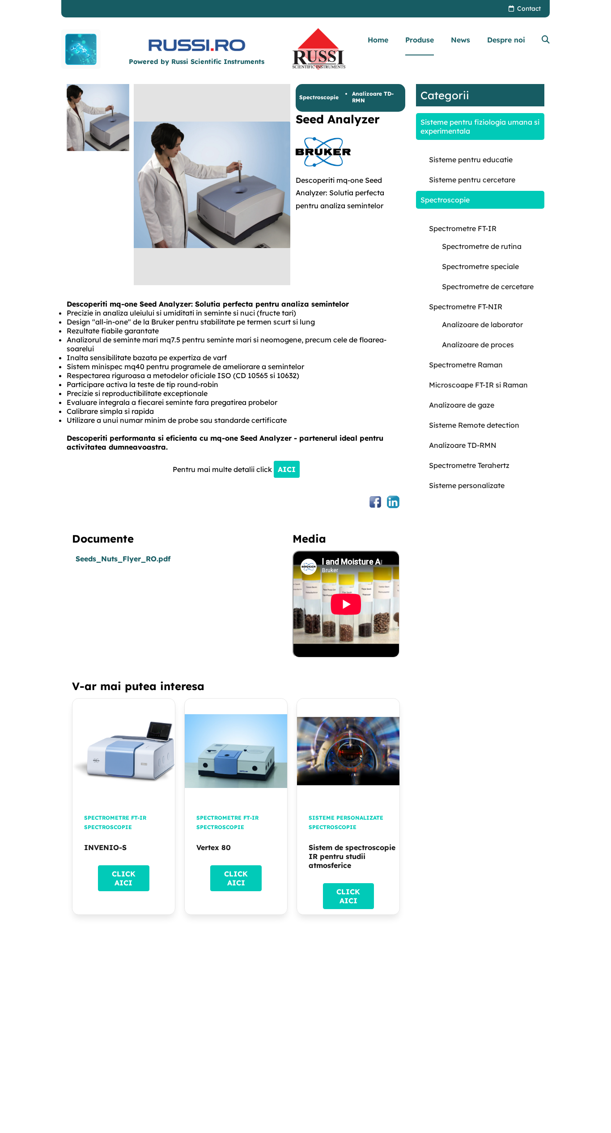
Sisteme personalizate (346, 817)
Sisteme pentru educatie (471, 159)
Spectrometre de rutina (482, 246)
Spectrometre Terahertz (469, 465)
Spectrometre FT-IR (115, 817)
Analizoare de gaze (461, 404)
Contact (529, 8)
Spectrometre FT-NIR (465, 306)
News (460, 39)
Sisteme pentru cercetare (472, 179)
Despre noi (506, 39)
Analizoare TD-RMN (373, 97)
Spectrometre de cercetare (488, 286)
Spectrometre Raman (466, 364)
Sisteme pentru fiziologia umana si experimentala (479, 126)
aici (287, 469)
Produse (419, 39)
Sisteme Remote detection (474, 425)
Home (378, 39)
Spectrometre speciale (480, 266)
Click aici (124, 878)
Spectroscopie (319, 97)
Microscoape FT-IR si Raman (478, 384)
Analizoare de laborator (482, 324)
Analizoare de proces (478, 344)
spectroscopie (108, 827)
